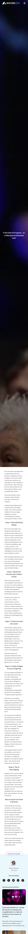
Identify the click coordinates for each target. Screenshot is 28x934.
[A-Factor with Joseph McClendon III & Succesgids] (14, 931)
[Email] (22, 880)
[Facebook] (4, 880)
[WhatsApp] (18, 880)
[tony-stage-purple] (14, 890)
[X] (8, 880)
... (25, 925)
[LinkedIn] (13, 880)
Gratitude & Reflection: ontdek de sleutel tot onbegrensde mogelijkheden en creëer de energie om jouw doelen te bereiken (13, 912)
